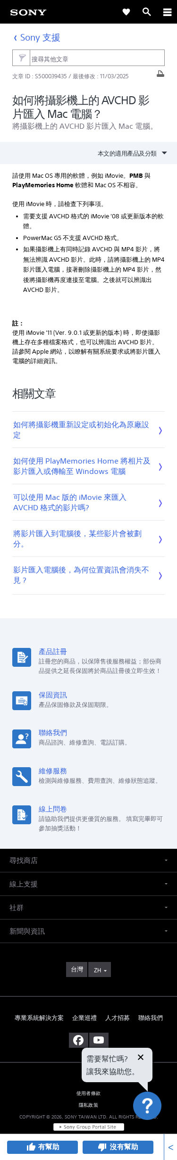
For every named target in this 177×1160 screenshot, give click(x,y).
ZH (97, 970)
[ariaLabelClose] (167, 12)
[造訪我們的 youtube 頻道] (99, 1040)
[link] (28, 12)
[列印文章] (160, 76)
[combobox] (88, 58)
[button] (158, 1128)
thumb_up (30, 1147)
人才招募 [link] (117, 1018)
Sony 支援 (40, 37)
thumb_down (102, 1147)
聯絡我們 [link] (150, 1018)
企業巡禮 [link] (84, 1018)
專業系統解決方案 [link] (39, 1018)
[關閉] (141, 1058)
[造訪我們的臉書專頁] (78, 1040)
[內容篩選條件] (21, 58)
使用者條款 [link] (88, 1093)
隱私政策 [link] (88, 1105)
